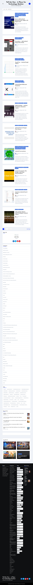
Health (4, 303)
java (18, 399)
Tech (10, 565)
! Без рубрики (5, 248)
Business (4, 282)
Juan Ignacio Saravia (19, 65)
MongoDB (4, 335)
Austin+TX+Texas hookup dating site (9, 273)
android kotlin (19, 476)
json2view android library (7, 401)
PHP (3, 346)
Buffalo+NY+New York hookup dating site (9, 280)
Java (4, 310)
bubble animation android (20, 502)
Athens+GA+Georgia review (7, 271)
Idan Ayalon (18, 44)
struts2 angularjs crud (20, 540)
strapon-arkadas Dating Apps (7, 365)
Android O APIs (5, 392)
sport (18, 538)
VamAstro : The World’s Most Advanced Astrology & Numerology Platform (9, 447)
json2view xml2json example (22, 401)
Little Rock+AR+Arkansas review (8, 327)
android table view (6, 394)
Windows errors (13, 406)
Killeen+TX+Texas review (7, 316)
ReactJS (4, 350)
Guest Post (5, 301)
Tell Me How (18, 23)
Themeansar (23, 583)
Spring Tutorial (5, 363)
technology (5, 406)
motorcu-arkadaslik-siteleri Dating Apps (12, 539)
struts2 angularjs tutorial (20, 545)
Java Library (5, 314)
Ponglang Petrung (19, 153)
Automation (19, 500)
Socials (4, 359)
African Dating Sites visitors (7, 254)
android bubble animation (25, 389)
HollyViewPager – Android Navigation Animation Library (21, 107)
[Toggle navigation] (2, 3)
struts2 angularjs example (20, 543)
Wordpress (4, 380)
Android (16, 13)
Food (4, 295)
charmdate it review (6, 284)
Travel (4, 374)
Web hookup (5, 378)
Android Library (26, 13)
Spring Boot (5, 361)
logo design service (19, 532)
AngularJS (4, 269)
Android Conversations (20, 151)
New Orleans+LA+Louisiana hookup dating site (10, 340)
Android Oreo (17, 392)
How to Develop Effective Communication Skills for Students (12, 424)
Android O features (11, 392)
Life (10, 521)
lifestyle (11, 522)
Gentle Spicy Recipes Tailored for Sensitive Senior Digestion (12, 417)
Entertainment (5, 288)
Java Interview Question (7, 312)
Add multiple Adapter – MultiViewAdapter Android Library (21, 213)
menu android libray (19, 534)
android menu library (19, 483)
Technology (5, 372)
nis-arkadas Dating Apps (7, 342)
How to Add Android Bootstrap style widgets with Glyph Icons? (21, 20)
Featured (16, 16)
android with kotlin (16, 394)
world (17, 406)
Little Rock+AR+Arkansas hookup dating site (10, 325)
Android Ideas (21, 13)
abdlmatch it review (6, 252)
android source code (23, 392)
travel (9, 406)
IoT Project (11, 510)
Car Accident (19, 506)
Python (4, 348)
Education (23, 15)
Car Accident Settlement (19, 508)
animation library (23, 394)
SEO (3, 357)
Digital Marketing (6, 399)
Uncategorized (5, 376)
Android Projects (22, 14)
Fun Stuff (4, 297)
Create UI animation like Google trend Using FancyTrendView (21, 172)
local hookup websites (6, 329)
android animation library (16, 389)
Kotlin (4, 318)
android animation (9, 389)
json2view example (14, 401)
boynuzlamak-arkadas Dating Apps (8, 278)
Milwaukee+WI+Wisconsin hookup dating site (10, 333)
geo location (11, 399)
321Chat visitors (5, 250)
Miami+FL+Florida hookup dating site (9, 331)
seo (22, 536)
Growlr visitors (5, 299)
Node (4, 344)
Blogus (19, 583)
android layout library (20, 478)
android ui (11, 394)
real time (19, 536)
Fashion (11, 501)
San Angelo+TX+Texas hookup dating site (13, 554)
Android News (17, 14)
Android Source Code (18, 15)
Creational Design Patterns (20, 513)
